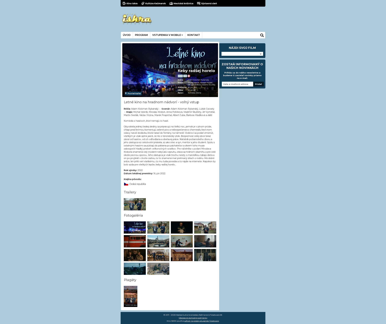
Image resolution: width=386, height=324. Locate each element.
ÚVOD (127, 35)
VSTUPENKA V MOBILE (167, 35)
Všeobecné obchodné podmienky (193, 318)
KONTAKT (193, 35)
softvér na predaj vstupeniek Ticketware (201, 321)
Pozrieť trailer (134, 93)
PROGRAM (141, 35)
